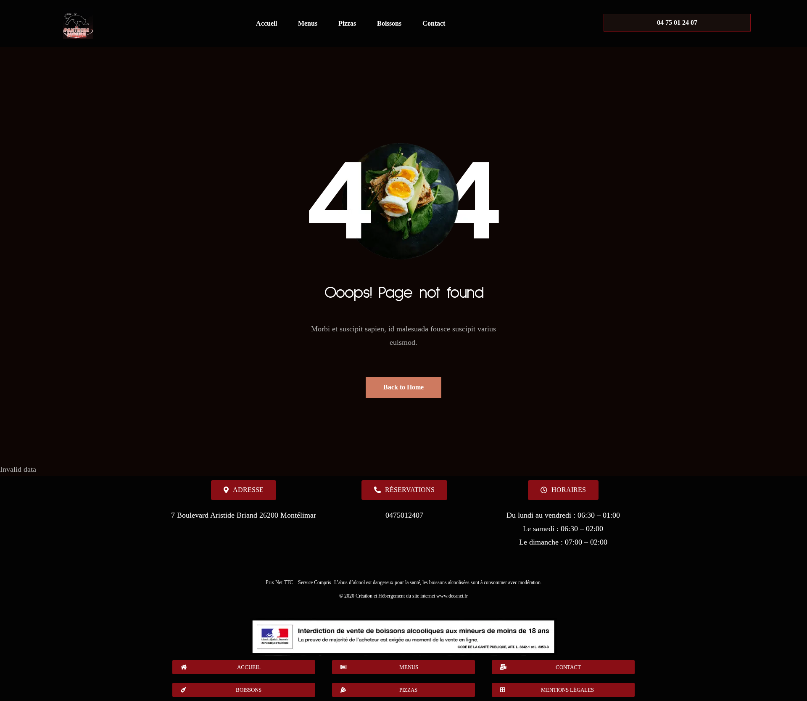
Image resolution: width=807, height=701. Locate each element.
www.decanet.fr (452, 596)
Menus (307, 23)
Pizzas (347, 23)
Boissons (389, 23)
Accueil (266, 23)
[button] (563, 490)
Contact (433, 23)
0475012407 (404, 515)
